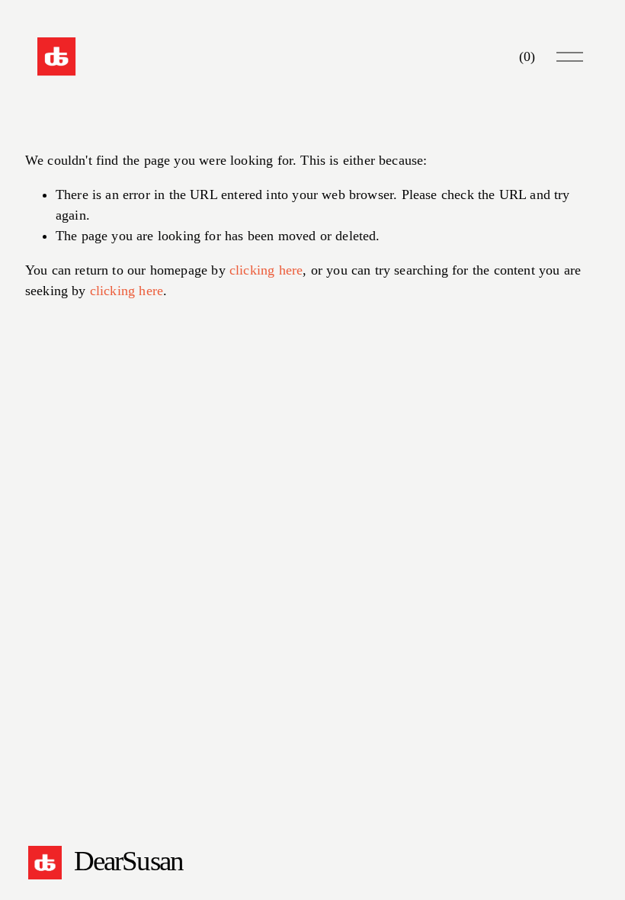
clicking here (266, 270)
